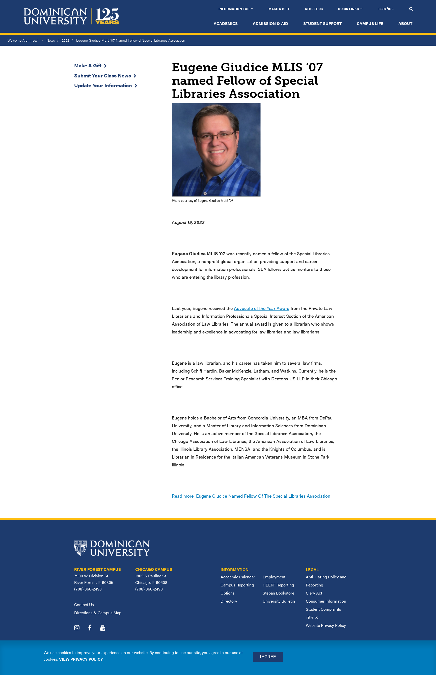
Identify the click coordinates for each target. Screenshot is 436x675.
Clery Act (314, 593)
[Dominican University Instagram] (80, 628)
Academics (226, 23)
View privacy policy (81, 659)
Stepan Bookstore (278, 593)
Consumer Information (326, 601)
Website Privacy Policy (326, 625)
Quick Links (348, 8)
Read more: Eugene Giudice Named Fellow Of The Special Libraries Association (251, 496)
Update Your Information (103, 85)
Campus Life (370, 23)
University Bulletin (279, 601)
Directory (229, 601)
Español (386, 8)
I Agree (268, 657)
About (405, 23)
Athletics (314, 8)
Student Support (322, 23)
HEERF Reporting (278, 585)
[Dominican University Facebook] (93, 628)
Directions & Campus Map (97, 612)
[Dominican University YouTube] (106, 628)
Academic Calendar (238, 577)
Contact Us (84, 604)
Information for (234, 8)
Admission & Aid (270, 23)
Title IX (312, 617)
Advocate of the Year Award (261, 308)
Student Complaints (323, 609)
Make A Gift (87, 65)
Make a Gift (279, 8)
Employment (274, 577)
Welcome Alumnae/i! (23, 40)
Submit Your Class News (102, 75)
